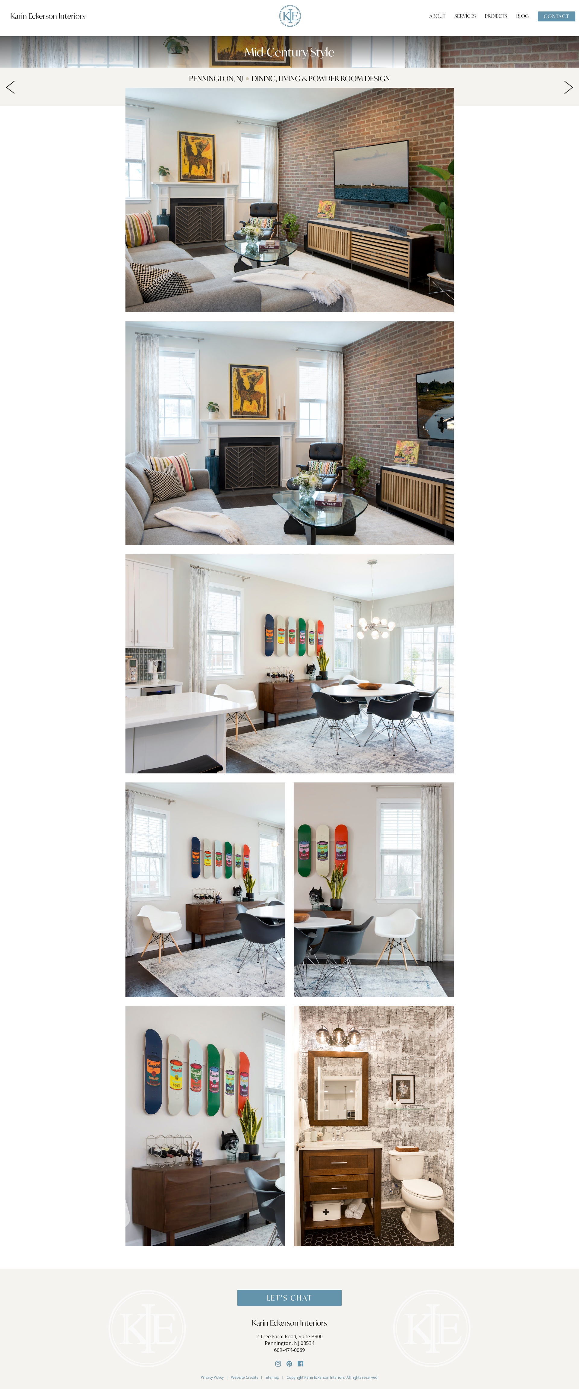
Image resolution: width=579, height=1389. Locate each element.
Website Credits (244, 1377)
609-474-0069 (289, 1350)
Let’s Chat (289, 1298)
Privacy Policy (212, 1377)
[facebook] (300, 1363)
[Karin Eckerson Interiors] (290, 15)
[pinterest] (289, 1363)
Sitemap (272, 1377)
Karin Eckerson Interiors (47, 16)
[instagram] (278, 1363)
